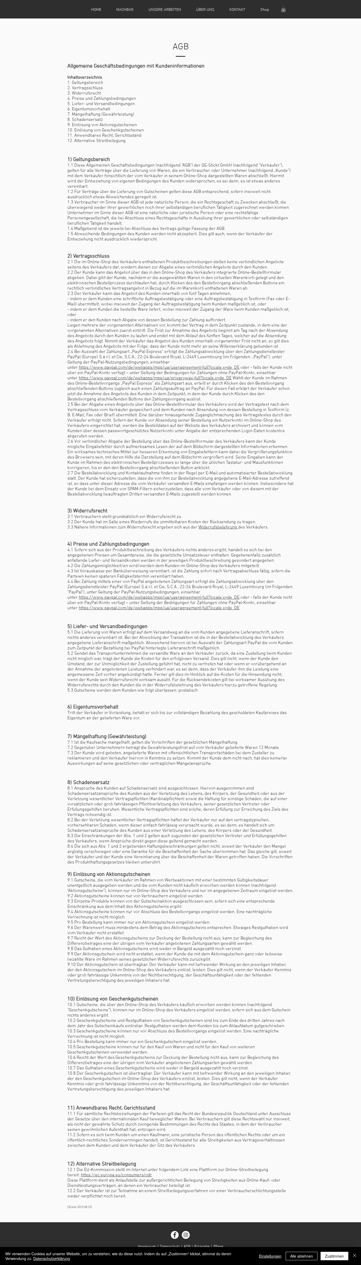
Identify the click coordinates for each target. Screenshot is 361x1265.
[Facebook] (175, 1235)
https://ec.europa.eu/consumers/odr (116, 1175)
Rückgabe (202, 1246)
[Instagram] (186, 1235)
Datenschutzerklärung (51, 1258)
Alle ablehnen (301, 1256)
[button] (283, 9)
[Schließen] (354, 1256)
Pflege (218, 1246)
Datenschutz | (172, 1246)
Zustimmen (334, 1256)
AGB (187, 1246)
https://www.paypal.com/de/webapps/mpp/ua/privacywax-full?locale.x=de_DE (155, 378)
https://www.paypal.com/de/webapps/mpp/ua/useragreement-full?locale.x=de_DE (159, 367)
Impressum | (149, 1246)
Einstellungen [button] (270, 1256)
